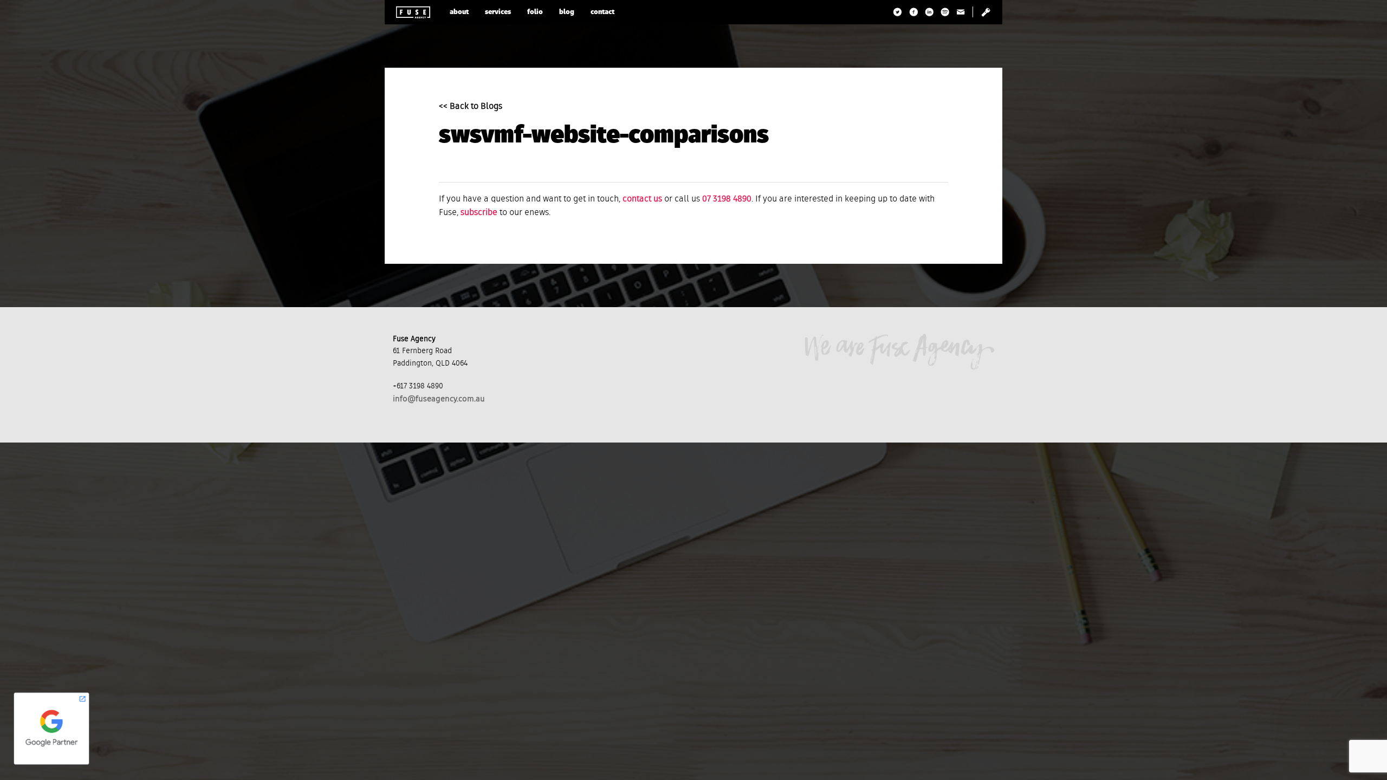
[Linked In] (929, 11)
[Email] (961, 11)
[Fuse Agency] (413, 12)
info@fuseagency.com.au (439, 399)
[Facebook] (914, 11)
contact (602, 12)
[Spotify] (945, 11)
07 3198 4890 (726, 199)
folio (535, 12)
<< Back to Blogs (470, 106)
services (498, 12)
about (459, 12)
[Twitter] (898, 11)
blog (566, 12)
